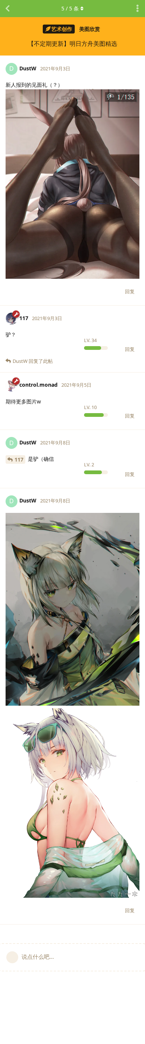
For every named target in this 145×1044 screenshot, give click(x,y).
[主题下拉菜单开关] (137, 8)
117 (18, 459)
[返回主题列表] (7, 8)
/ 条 (70, 8)
